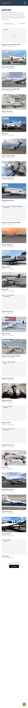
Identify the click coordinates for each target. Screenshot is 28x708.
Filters (23, 23)
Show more (14, 566)
